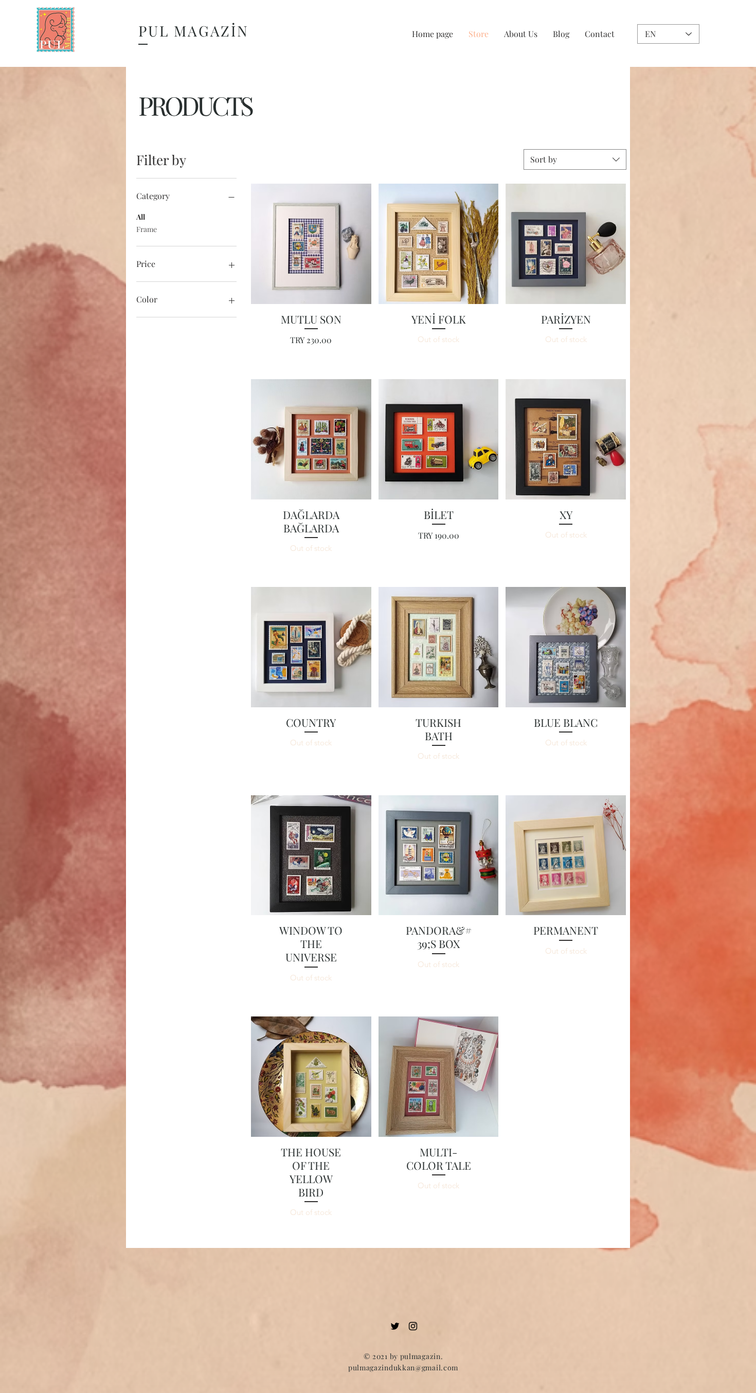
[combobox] (575, 159)
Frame (146, 229)
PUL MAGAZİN (193, 30)
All (140, 217)
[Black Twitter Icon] (395, 1326)
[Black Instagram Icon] (413, 1326)
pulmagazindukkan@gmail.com (403, 1367)
